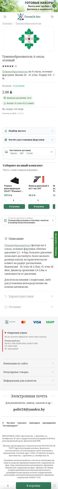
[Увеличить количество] (14, 485)
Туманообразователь (15, 71)
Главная (7, 23)
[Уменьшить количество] (2, 485)
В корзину (14, 206)
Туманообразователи (28, 23)
